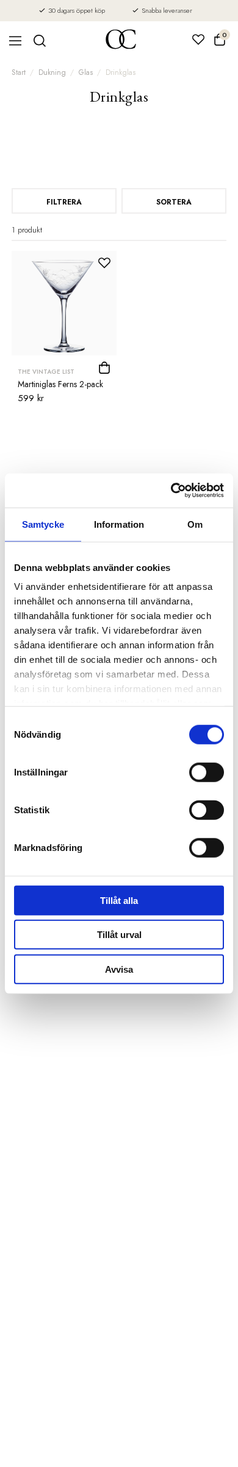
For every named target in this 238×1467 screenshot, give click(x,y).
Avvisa (119, 969)
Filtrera (64, 202)
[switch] (206, 772)
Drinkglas (120, 72)
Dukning (52, 72)
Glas (86, 72)
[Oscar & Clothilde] (121, 40)
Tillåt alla (119, 900)
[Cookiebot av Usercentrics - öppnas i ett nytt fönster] (171, 491)
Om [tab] (195, 524)
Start (19, 72)
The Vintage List (46, 371)
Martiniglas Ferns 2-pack (60, 384)
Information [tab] (119, 524)
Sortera (174, 202)
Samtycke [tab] (43, 524)
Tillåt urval (119, 935)
